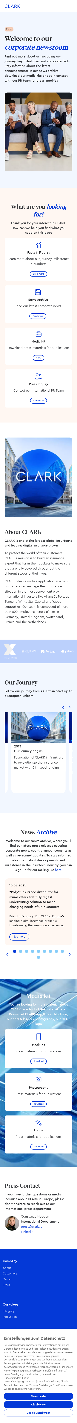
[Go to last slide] (63, 707)
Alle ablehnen (38, 1404)
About (7, 1268)
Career (7, 1279)
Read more (38, 316)
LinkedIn (27, 1231)
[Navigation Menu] (71, 6)
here (58, 870)
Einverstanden (39, 1396)
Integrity (8, 1311)
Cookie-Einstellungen (38, 1413)
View (38, 358)
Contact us (38, 401)
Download (38, 1061)
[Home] (12, 6)
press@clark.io (31, 1226)
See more (19, 936)
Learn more (38, 274)
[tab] (14, 951)
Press (6, 1285)
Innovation (10, 1316)
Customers (10, 1273)
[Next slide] (69, 707)
